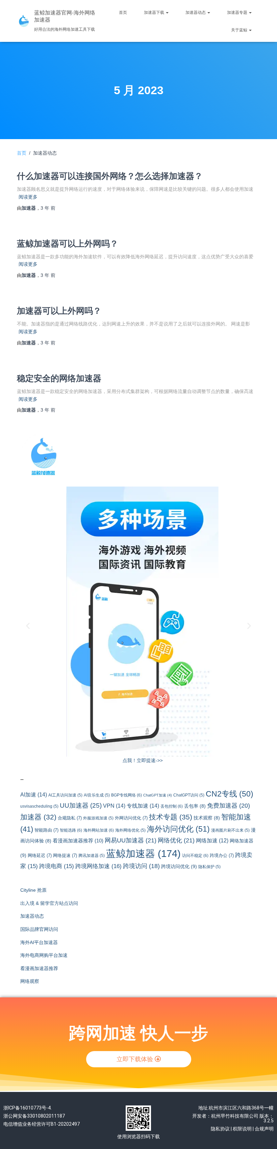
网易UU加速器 (130, 840)
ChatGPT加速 (157, 795)
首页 (123, 12)
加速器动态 (196, 12)
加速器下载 (154, 12)
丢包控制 (171, 806)
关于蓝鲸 (239, 30)
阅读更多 (28, 197)
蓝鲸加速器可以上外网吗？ (67, 243)
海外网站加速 (98, 830)
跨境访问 (141, 866)
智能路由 (46, 830)
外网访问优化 (131, 817)
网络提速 (65, 855)
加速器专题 (237, 12)
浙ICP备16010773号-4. (27, 1108)
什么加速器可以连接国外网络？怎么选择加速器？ (110, 176)
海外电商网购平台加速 (44, 955)
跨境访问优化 (179, 866)
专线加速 (143, 806)
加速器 (38, 817)
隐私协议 (220, 1128)
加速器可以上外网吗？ (59, 310)
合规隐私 (70, 817)
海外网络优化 (130, 830)
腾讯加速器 (91, 855)
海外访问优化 (178, 829)
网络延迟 (40, 855)
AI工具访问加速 (65, 795)
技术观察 (207, 817)
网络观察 (29, 981)
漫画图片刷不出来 (230, 830)
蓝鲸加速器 (143, 853)
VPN (114, 806)
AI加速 (33, 794)
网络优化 (176, 840)
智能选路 (71, 830)
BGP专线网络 (126, 795)
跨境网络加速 (98, 866)
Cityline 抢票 (33, 890)
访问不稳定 (195, 855)
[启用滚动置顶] (263, 1135)
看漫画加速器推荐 (78, 840)
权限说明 (242, 1128)
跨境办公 (222, 855)
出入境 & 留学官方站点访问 (49, 903)
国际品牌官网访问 (39, 929)
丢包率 (195, 806)
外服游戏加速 (98, 818)
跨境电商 (56, 866)
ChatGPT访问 (188, 795)
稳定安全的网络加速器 (59, 378)
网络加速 (212, 840)
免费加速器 (228, 805)
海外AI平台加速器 (39, 942)
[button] (28, 625)
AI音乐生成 (97, 795)
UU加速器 (81, 805)
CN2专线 (229, 793)
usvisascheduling (39, 806)
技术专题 (170, 817)
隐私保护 (209, 866)
